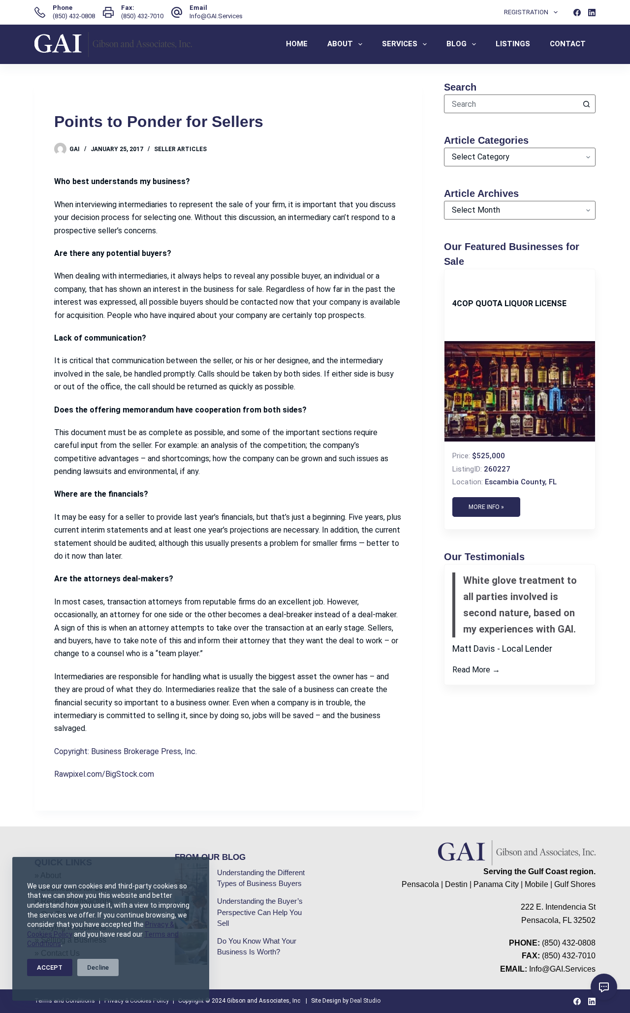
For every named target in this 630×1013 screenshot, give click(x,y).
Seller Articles (180, 149)
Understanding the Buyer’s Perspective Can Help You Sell (260, 912)
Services (399, 43)
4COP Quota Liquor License (509, 303)
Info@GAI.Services (216, 16)
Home (297, 43)
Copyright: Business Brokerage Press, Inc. (125, 751)
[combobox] (510, 104)
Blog (456, 43)
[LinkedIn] (592, 12)
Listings (513, 43)
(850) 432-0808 (74, 16)
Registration (526, 12)
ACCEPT (50, 967)
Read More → (476, 669)
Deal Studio (365, 1000)
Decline (98, 967)
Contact (568, 43)
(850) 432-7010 (142, 16)
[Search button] (586, 104)
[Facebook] (577, 12)
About (340, 43)
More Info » (486, 507)
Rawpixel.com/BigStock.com (104, 774)
